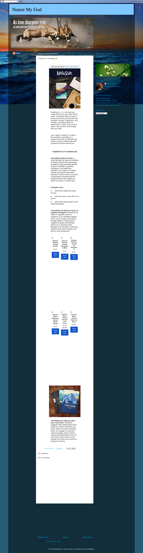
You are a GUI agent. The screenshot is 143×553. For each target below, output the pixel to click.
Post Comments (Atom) (53, 541)
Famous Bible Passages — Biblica (106, 100)
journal (61, 112)
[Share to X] (71, 449)
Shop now (55, 255)
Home (65, 537)
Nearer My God (27, 9)
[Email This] (67, 449)
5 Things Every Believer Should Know (107, 105)
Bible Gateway (17, 67)
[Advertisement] (64, 519)
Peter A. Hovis (111, 83)
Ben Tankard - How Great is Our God (107, 56)
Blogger (91, 549)
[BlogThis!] (69, 449)
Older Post (87, 537)
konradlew (78, 549)
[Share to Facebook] (73, 449)
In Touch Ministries (15, 70)
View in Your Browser (71, 67)
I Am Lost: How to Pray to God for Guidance (109, 103)
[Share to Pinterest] (75, 449)
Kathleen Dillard (15, 74)
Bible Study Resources (103, 98)
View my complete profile (112, 86)
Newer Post (43, 537)
